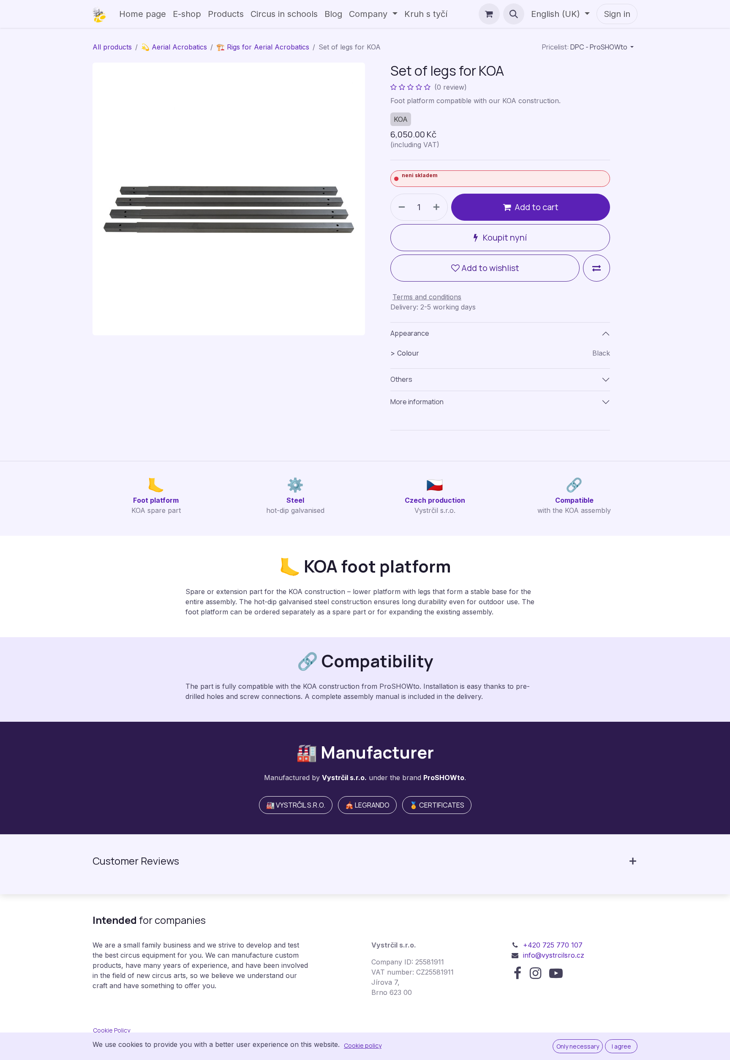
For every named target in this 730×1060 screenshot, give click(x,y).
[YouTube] (556, 973)
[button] (513, 14)
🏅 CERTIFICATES (436, 805)
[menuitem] (142, 14)
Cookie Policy (111, 1030)
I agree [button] (621, 1046)
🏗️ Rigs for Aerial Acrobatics (262, 47)
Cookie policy (362, 1045)
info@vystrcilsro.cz (553, 955)
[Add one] (438, 207)
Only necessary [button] (577, 1046)
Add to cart (536, 207)
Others (401, 379)
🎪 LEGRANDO (367, 805)
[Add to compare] (596, 268)
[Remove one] (400, 207)
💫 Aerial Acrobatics (174, 47)
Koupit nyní (504, 237)
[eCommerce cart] (489, 14)
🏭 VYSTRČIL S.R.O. (295, 805)
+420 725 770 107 (553, 945)
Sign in (617, 14)
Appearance (409, 333)
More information (417, 401)
